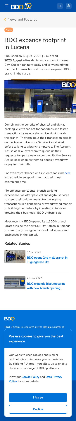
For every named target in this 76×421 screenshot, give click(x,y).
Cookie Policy (30, 377)
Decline (38, 409)
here (68, 173)
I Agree (38, 397)
